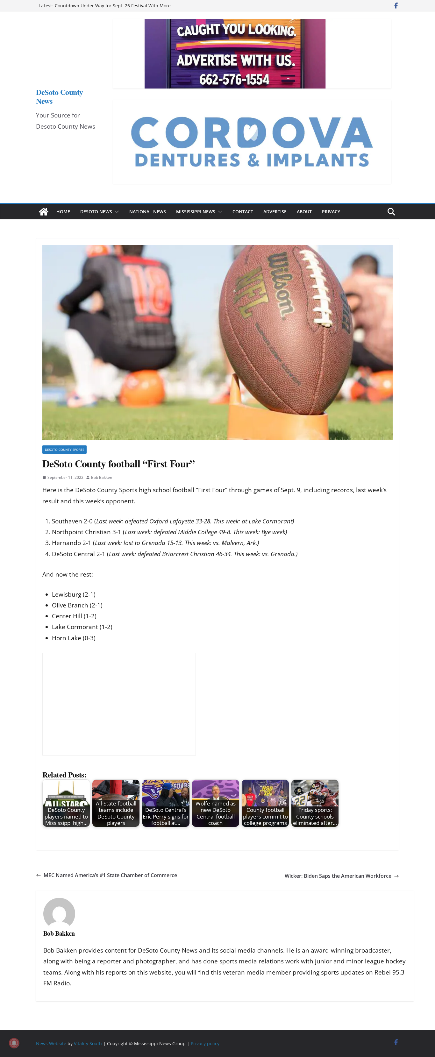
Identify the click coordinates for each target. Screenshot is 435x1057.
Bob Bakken (101, 477)
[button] (115, 211)
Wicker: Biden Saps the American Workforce (338, 875)
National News (147, 212)
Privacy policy (205, 1043)
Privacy (331, 212)
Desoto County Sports (64, 449)
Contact (242, 212)
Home (63, 212)
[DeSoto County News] (43, 211)
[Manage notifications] (14, 1043)
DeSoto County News (59, 96)
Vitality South (88, 1043)
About (304, 212)
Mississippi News (195, 212)
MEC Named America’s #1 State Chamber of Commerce (110, 875)
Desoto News (96, 212)
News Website (51, 1043)
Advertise (275, 212)
